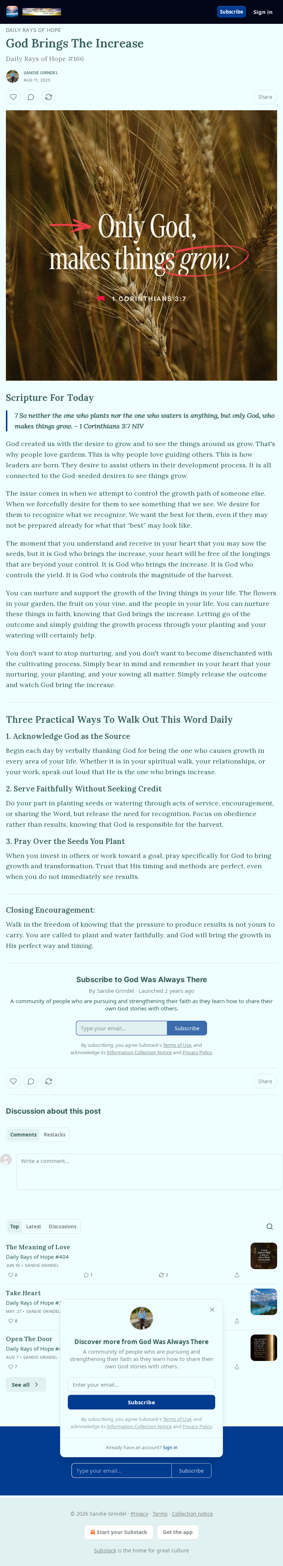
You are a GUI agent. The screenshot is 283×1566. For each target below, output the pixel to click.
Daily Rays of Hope (33, 30)
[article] (141, 1261)
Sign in (263, 11)
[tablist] (38, 1134)
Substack (105, 1550)
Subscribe (231, 11)
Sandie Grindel (41, 72)
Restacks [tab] (54, 1134)
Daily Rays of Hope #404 (37, 1256)
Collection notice (192, 1513)
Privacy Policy (197, 1426)
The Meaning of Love (38, 1247)
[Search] (269, 1226)
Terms (160, 1513)
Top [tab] (14, 1226)
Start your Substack (122, 1532)
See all (21, 1384)
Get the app (178, 1532)
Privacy (139, 1513)
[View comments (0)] (31, 97)
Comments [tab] (23, 1134)
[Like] (13, 97)
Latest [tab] (33, 1226)
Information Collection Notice (139, 1426)
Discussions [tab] (62, 1226)
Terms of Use (177, 1419)
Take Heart (23, 1293)
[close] (212, 1309)
